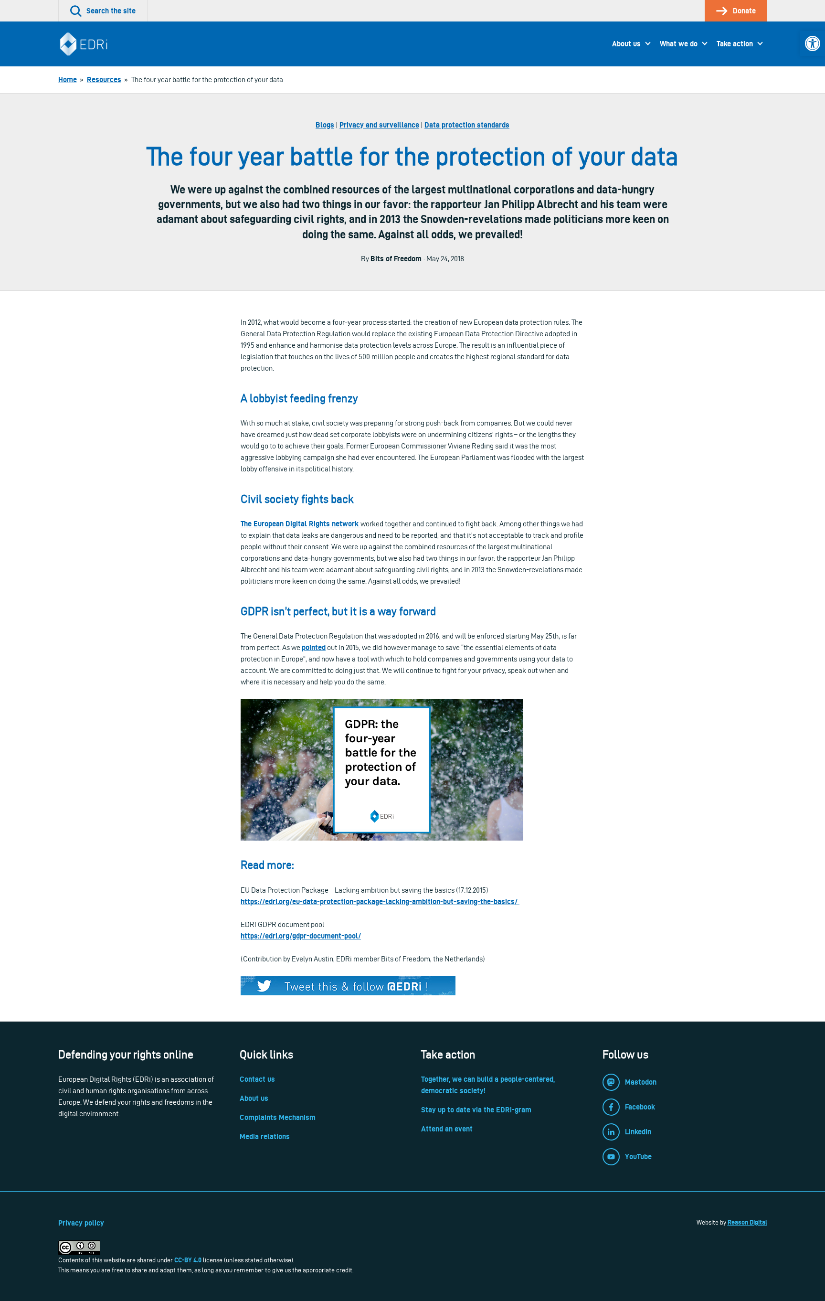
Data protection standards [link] (466, 125)
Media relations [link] (265, 1136)
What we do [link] (679, 44)
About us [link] (626, 44)
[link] (812, 43)
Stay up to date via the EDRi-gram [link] (476, 1110)
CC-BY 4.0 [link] (187, 1260)
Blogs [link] (325, 125)
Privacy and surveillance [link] (379, 125)
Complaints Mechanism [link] (278, 1117)
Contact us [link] (257, 1079)
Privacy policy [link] (81, 1223)
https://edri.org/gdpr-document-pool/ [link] (301, 936)
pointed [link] (314, 647)
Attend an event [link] (447, 1129)
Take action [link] (735, 44)
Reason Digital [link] (747, 1222)
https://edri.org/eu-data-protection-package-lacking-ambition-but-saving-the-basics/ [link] (380, 901)
